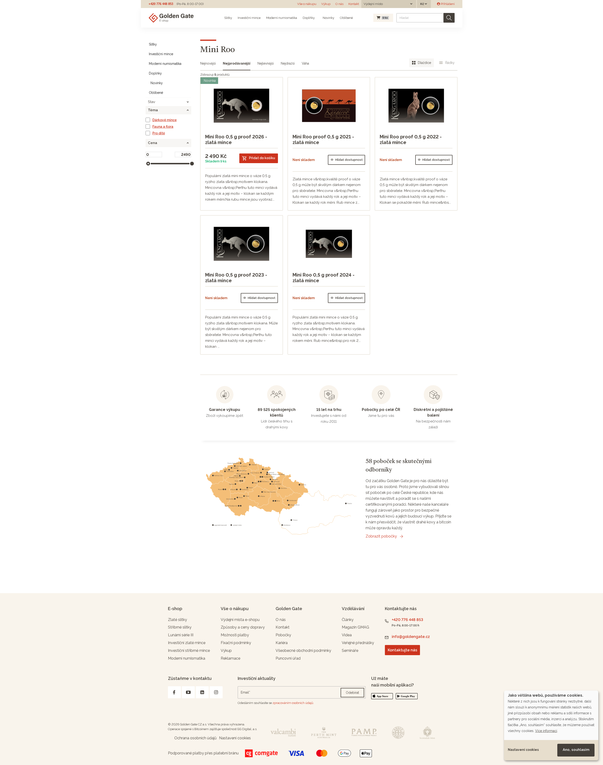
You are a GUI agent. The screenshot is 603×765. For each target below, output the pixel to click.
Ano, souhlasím (576, 750)
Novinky (328, 18)
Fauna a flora (162, 126)
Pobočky (283, 635)
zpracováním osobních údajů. (293, 703)
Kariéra (282, 643)
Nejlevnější (265, 63)
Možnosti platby (235, 635)
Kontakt (353, 4)
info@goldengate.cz (411, 636)
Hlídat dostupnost (349, 159)
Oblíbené (346, 18)
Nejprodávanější (236, 63)
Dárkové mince (164, 120)
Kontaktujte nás (402, 650)
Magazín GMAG (355, 627)
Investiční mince (249, 18)
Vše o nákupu (306, 4)
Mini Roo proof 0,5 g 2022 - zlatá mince (411, 139)
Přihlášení (447, 4)
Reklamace (230, 658)
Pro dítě (158, 133)
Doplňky (309, 18)
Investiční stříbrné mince (189, 650)
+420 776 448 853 (161, 4)
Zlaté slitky (177, 619)
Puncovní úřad (288, 658)
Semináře (350, 650)
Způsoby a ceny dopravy (243, 627)
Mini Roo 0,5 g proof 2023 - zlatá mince (236, 277)
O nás (339, 4)
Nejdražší (288, 63)
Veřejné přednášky (358, 643)
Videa (347, 635)
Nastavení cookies (523, 750)
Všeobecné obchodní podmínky (303, 650)
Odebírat (352, 693)
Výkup (325, 4)
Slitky (228, 18)
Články (348, 619)
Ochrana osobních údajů (195, 738)
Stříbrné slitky (179, 627)
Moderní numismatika (281, 18)
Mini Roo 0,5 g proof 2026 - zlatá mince (236, 139)
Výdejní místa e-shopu (240, 619)
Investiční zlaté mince (186, 643)
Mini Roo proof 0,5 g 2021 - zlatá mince (323, 139)
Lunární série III (180, 635)
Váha (305, 63)
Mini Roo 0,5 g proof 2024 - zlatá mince (323, 277)
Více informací (546, 731)
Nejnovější (208, 63)
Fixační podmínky (236, 643)
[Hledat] (449, 18)
